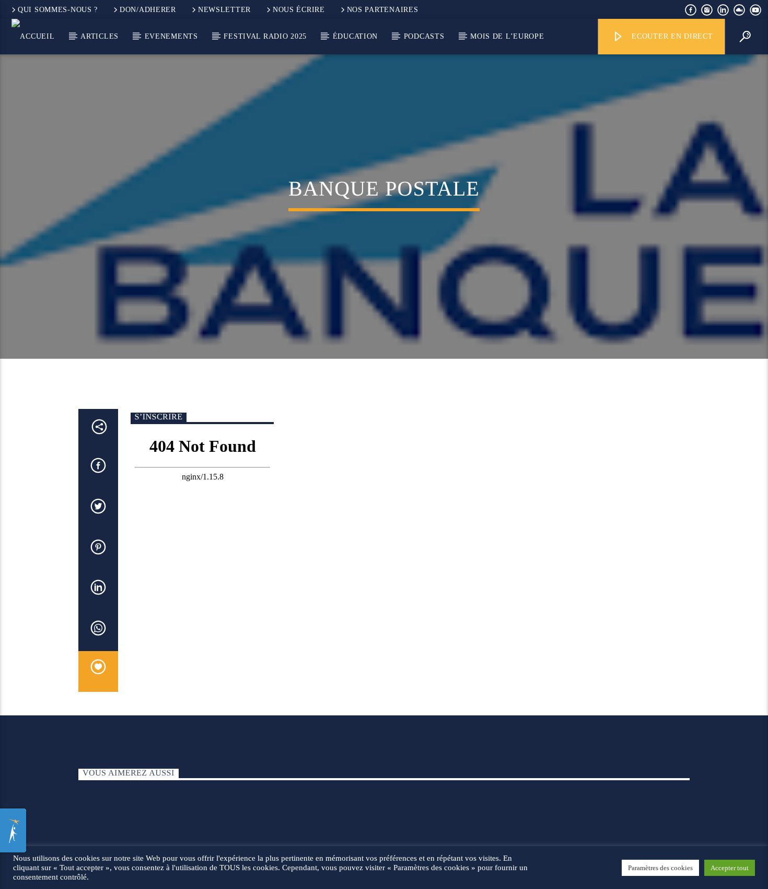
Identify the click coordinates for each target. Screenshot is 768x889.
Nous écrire (299, 9)
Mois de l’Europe (507, 36)
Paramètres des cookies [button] (660, 868)
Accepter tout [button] (730, 868)
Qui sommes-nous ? (58, 9)
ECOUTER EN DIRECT (671, 36)
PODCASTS (424, 36)
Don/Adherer (148, 9)
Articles (99, 36)
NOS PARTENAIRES (382, 9)
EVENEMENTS (171, 36)
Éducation (355, 36)
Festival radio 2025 (265, 36)
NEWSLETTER (224, 9)
